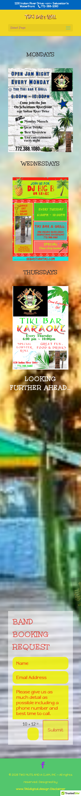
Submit (55, 730)
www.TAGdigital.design (33, 789)
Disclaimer (57, 789)
